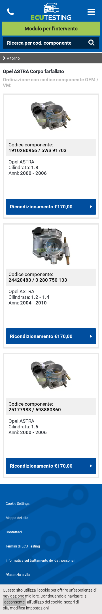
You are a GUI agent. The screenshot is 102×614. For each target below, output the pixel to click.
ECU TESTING (51, 15)
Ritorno (13, 58)
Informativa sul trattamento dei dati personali (40, 561)
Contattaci (14, 532)
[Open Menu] (91, 12)
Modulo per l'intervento (51, 29)
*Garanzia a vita (18, 575)
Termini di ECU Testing (23, 546)
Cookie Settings (17, 504)
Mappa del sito (17, 518)
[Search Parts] (91, 42)
